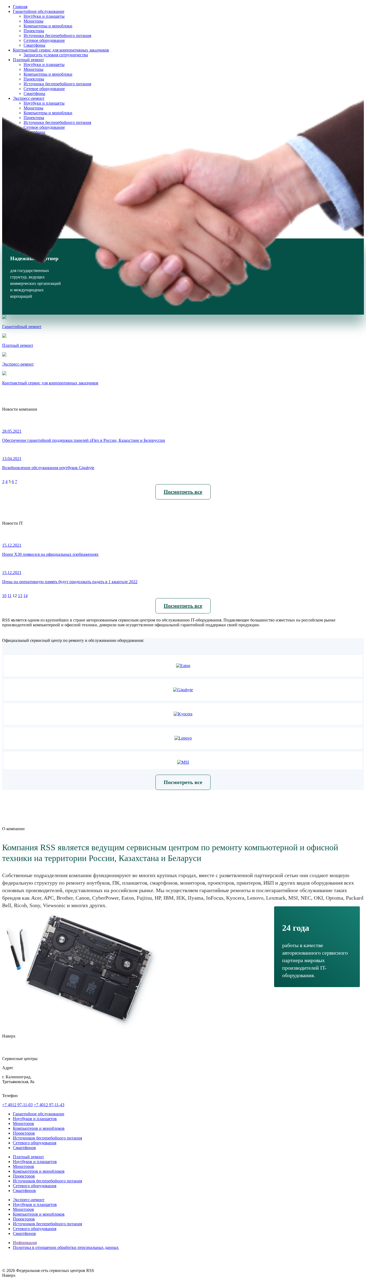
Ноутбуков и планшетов (35, 1118)
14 (25, 595)
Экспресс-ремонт (28, 1199)
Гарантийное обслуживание (38, 1114)
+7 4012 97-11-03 (17, 1104)
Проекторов (24, 1133)
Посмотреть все (183, 492)
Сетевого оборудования (34, 1143)
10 (4, 595)
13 (20, 595)
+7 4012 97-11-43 (49, 1104)
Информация (25, 1242)
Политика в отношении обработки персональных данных (66, 1247)
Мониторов (23, 1123)
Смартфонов (24, 1147)
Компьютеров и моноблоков (39, 1128)
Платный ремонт (28, 1156)
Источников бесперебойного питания (47, 1138)
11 (10, 595)
